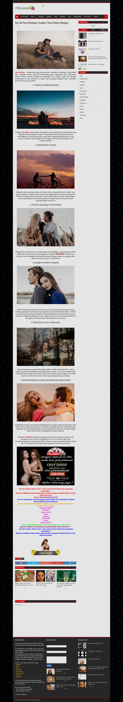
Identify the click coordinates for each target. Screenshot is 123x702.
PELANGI (25, 132)
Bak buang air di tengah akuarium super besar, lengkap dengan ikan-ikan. (66, 585)
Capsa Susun (87, 16)
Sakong (96, 16)
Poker (55, 16)
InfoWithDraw (84, 97)
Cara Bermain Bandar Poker (95, 33)
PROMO (82, 109)
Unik (22, 558)
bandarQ (48, 16)
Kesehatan (83, 100)
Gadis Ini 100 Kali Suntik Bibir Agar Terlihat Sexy (44, 584)
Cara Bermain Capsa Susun (95, 41)
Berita (32, 16)
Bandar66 (41, 16)
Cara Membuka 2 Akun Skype (96, 64)
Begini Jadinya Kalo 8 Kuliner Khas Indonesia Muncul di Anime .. (24, 585)
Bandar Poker (77, 16)
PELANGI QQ (83, 103)
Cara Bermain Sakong (94, 49)
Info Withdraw (24, 16)
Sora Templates (25, 700)
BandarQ (82, 85)
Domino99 (62, 16)
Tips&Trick (83, 115)
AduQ (69, 16)
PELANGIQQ (20, 72)
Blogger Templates (35, 700)
